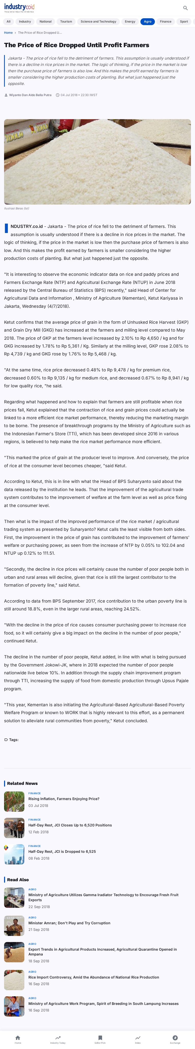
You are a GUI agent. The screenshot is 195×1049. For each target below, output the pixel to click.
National (46, 21)
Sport (184, 21)
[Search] (185, 8)
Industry (25, 21)
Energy (130, 21)
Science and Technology (98, 21)
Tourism (66, 21)
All (8, 21)
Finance (165, 21)
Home (8, 32)
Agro (147, 21)
